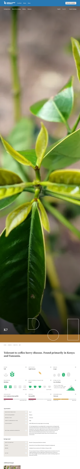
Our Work (19, 3)
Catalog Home (7, 9)
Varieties (16, 345)
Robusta (29, 9)
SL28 (36, 453)
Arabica (24, 9)
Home (5, 345)
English (58, 9)
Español (64, 9)
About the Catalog (16, 9)
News (29, 3)
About (24, 3)
